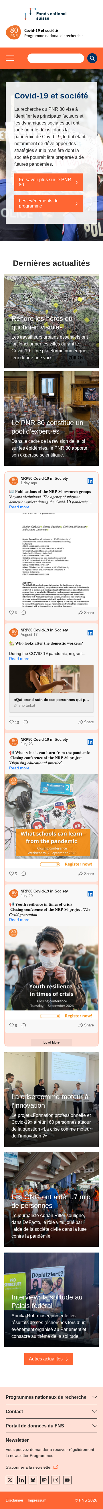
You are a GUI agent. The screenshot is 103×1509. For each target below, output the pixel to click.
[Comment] (22, 613)
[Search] (92, 58)
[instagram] (56, 1480)
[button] (10, 58)
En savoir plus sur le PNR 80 (45, 182)
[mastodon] (44, 1480)
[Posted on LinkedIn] (90, 480)
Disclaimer (14, 1500)
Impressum (37, 1500)
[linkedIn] (21, 1480)
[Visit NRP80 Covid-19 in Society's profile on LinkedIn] (13, 480)
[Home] (51, 32)
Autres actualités (46, 1358)
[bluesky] (33, 1480)
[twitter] (10, 1480)
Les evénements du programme (39, 203)
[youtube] (67, 1480)
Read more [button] (19, 507)
